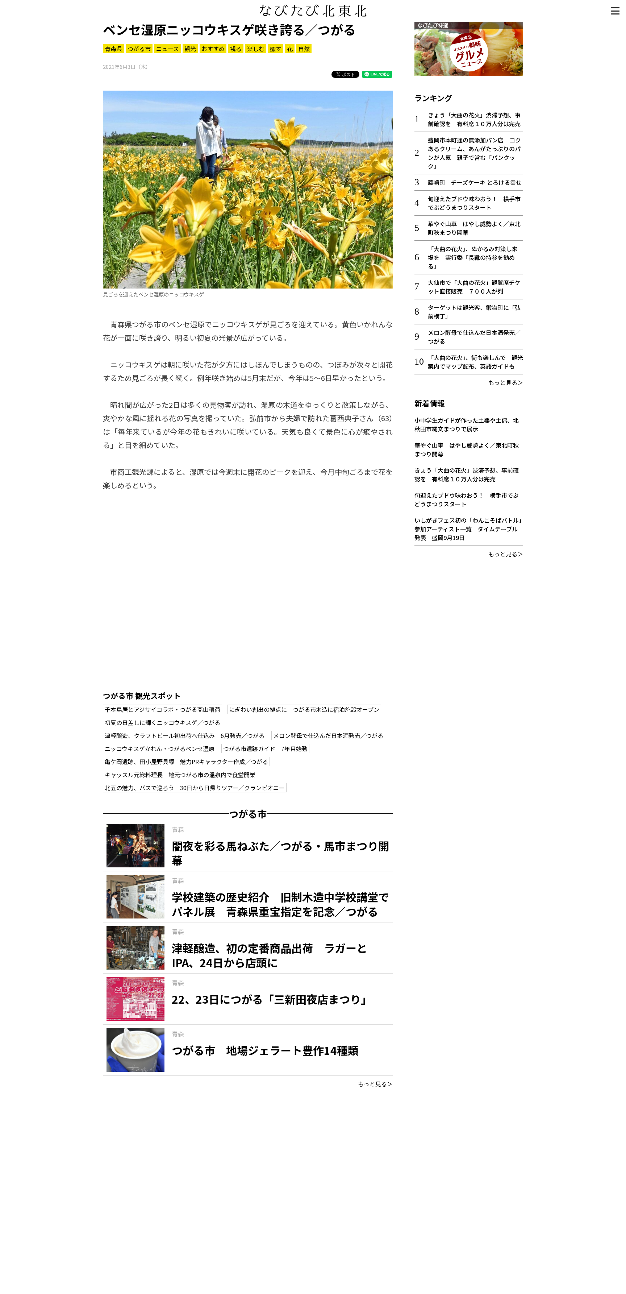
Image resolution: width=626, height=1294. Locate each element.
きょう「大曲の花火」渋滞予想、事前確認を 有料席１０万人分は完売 (474, 119)
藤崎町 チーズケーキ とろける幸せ (475, 182)
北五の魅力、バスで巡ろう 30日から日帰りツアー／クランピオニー (195, 787)
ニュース (167, 48)
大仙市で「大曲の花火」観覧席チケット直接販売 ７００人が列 (474, 286)
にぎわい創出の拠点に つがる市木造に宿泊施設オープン (304, 709)
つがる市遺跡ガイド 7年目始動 (265, 748)
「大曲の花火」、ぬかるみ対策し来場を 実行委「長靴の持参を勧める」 (473, 257)
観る (236, 48)
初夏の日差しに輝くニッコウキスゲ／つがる (162, 722)
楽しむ (255, 48)
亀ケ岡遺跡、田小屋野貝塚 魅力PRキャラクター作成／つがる (186, 761)
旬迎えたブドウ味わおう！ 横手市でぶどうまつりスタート (474, 203)
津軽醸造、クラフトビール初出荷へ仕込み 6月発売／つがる (184, 735)
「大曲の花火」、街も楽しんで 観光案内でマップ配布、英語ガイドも (475, 361)
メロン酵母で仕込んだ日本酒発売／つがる (328, 735)
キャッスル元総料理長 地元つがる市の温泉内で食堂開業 (180, 774)
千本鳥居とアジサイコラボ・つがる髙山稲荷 (162, 709)
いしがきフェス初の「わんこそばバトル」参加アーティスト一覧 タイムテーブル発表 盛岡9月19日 (468, 529)
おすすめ (213, 48)
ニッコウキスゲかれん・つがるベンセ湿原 (159, 748)
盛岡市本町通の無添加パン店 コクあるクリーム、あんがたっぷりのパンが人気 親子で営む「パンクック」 (474, 153)
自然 (304, 48)
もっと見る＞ (375, 1083)
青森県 (113, 48)
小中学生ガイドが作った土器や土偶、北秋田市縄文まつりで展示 (466, 424)
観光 (190, 48)
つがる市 (139, 48)
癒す (275, 48)
